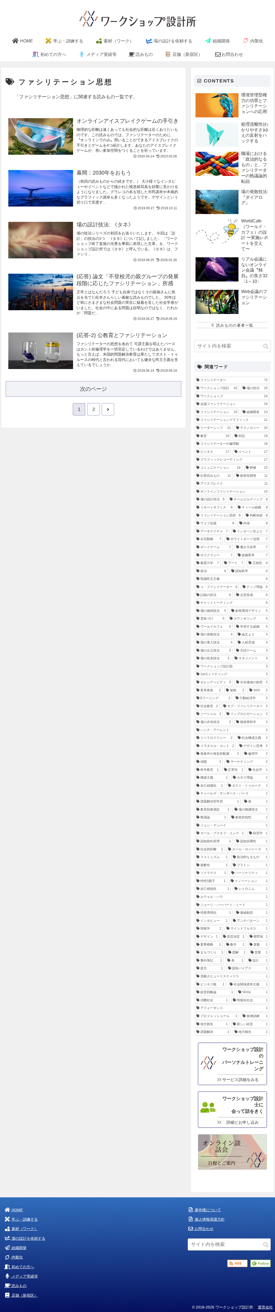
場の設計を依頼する (27, 1239)
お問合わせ (204, 1229)
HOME (16, 1210)
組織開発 (18, 1248)
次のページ (93, 389)
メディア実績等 (24, 1276)
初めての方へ (22, 1267)
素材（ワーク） (24, 1229)
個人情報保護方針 (209, 1219)
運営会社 (265, 1307)
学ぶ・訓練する (24, 1219)
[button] (266, 346)
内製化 (16, 1257)
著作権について (207, 1210)
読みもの (18, 1286)
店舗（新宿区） (24, 1295)
